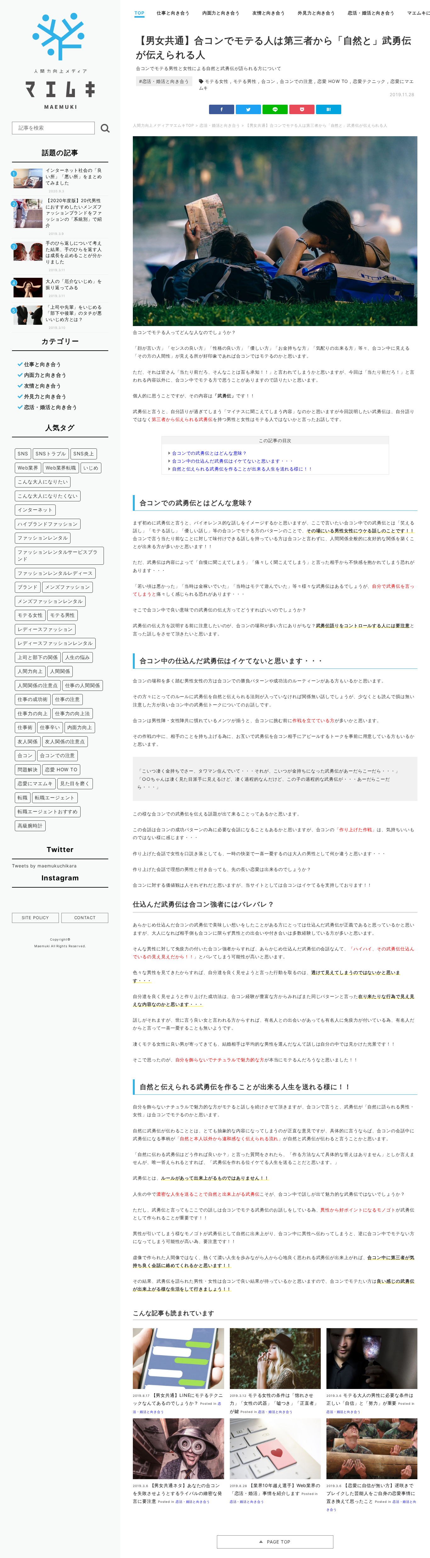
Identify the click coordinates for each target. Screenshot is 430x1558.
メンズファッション (67, 587)
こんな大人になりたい (43, 482)
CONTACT (85, 917)
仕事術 (25, 727)
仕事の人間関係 (82, 685)
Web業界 (28, 468)
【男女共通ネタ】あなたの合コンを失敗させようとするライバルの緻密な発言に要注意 (177, 1493)
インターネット (35, 510)
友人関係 (28, 741)
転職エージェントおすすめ (48, 811)
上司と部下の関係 (38, 657)
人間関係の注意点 (38, 685)
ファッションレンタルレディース (55, 573)
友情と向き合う (268, 12)
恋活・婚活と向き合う (371, 12)
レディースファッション (45, 629)
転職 (23, 798)
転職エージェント (55, 798)
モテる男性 (245, 81)
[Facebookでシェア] (221, 109)
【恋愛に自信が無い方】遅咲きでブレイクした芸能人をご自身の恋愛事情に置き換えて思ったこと (371, 1493)
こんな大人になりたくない (48, 496)
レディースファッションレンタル (55, 643)
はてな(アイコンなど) (328, 109)
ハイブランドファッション (48, 524)
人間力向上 (30, 671)
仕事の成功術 (33, 699)
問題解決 (28, 770)
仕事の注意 (67, 699)
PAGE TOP (279, 1541)
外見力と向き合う (316, 12)
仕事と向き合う (173, 12)
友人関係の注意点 (65, 741)
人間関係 (60, 671)
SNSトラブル (51, 454)
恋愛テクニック (369, 81)
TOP (139, 12)
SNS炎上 (83, 454)
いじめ (91, 468)
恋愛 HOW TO (332, 81)
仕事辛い (50, 727)
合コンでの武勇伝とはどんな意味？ (209, 453)
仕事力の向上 (33, 713)
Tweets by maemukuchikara (44, 865)
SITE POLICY (35, 917)
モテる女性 (217, 81)
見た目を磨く (75, 783)
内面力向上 (80, 727)
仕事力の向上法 (72, 713)
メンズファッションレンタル (50, 601)
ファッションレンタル (43, 538)
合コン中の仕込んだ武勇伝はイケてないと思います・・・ (233, 461)
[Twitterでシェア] (248, 109)
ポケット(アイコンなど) (301, 109)
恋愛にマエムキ (35, 783)
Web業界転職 (61, 468)
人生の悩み (77, 657)
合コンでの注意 (296, 81)
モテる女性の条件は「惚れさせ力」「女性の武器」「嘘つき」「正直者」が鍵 (274, 1403)
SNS (23, 454)
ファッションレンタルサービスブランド (58, 555)
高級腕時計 (30, 826)
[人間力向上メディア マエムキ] (60, 107)
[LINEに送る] (275, 109)
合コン (268, 81)
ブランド (28, 587)
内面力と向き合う (221, 12)
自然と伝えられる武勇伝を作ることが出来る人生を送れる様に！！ (242, 468)
